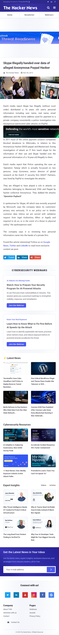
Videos (43, 485)
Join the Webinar (16, 305)
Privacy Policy (35, 616)
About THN (7, 609)
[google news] (51, 595)
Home (9, 15)
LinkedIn (24, 245)
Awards (32, 613)
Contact (6, 616)
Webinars (49, 15)
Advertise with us (10, 613)
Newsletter (29, 15)
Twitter (12, 245)
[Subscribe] (51, 569)
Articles (53, 485)
